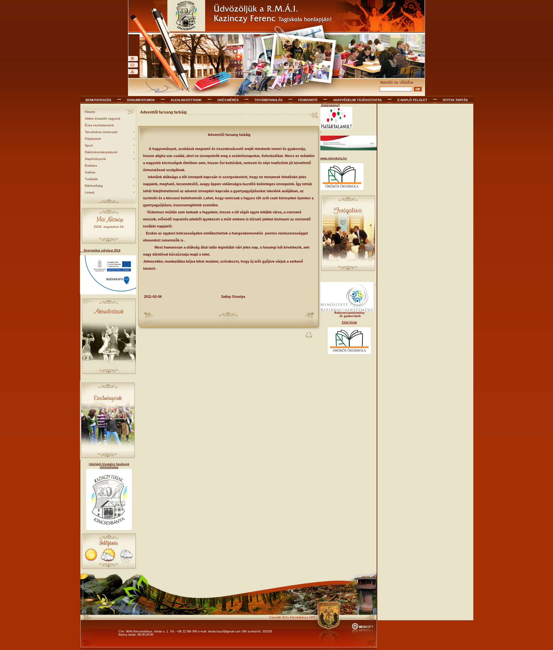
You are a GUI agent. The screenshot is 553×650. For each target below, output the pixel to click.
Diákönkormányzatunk (101, 152)
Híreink (90, 112)
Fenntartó (307, 100)
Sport (89, 145)
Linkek (89, 192)
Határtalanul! (330, 105)
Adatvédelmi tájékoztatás (357, 100)
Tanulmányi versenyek (101, 132)
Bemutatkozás (98, 100)
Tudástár (91, 179)
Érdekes (91, 165)
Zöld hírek (349, 322)
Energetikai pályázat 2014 (100, 250)
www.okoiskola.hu (333, 158)
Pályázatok (93, 138)
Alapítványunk (95, 159)
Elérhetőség (94, 185)
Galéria (90, 172)
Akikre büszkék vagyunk (102, 118)
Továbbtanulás (268, 100)
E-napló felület (412, 100)
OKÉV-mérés (228, 100)
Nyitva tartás (455, 100)
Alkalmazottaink (186, 100)
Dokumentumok (141, 100)
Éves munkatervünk (99, 125)
